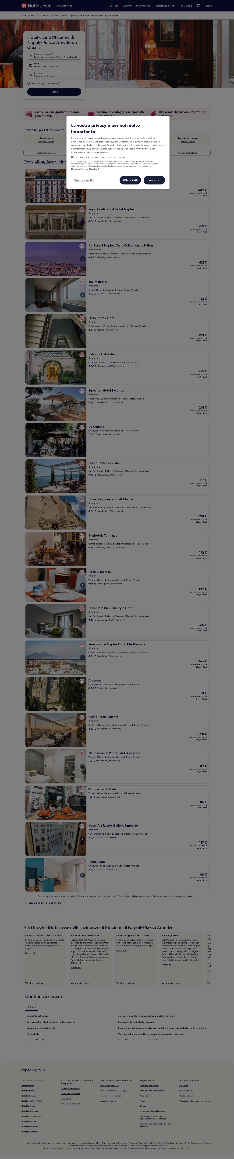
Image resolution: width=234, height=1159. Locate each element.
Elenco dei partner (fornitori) (85, 169)
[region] (118, 152)
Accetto (154, 180)
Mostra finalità (84, 180)
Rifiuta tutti (130, 180)
